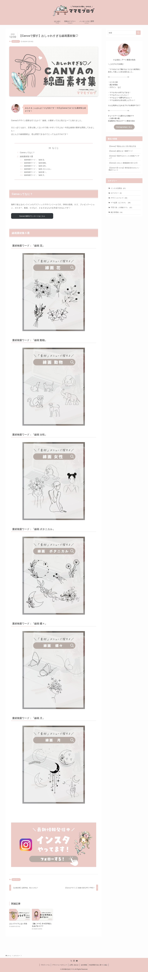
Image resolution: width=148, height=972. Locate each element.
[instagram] (74, 961)
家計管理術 (116, 212)
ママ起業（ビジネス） (120, 202)
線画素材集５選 (26, 156)
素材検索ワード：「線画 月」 (35, 175)
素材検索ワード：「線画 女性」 (35, 166)
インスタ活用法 (118, 188)
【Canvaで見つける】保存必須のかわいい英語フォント (124, 168)
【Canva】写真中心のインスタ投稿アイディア (124, 157)
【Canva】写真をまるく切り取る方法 (122, 146)
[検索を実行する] (138, 32)
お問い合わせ (74, 965)
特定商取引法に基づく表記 (98, 965)
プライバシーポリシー (59, 965)
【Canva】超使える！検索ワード (121, 151)
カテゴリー (15, 41)
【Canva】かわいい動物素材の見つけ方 (123, 163)
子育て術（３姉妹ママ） (121, 207)
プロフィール (45, 965)
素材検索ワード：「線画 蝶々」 (35, 172)
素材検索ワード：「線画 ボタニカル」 (38, 169)
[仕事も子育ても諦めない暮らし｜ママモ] (74, 10)
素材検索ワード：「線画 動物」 (35, 162)
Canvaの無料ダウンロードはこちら (32, 216)
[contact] (77, 961)
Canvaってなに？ (27, 152)
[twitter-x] (71, 961)
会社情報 (84, 965)
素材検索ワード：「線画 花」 (35, 159)
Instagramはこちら (124, 127)
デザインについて (119, 198)
